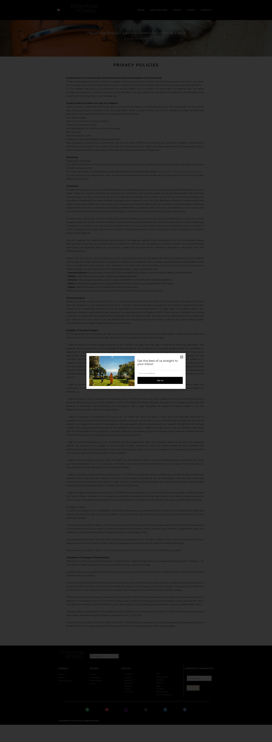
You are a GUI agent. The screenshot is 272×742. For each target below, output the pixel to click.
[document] (136, 371)
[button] (182, 357)
